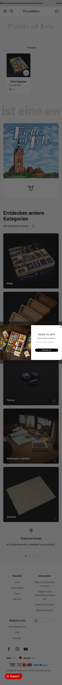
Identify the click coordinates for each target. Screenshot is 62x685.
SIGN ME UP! (46, 350)
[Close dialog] (60, 327)
